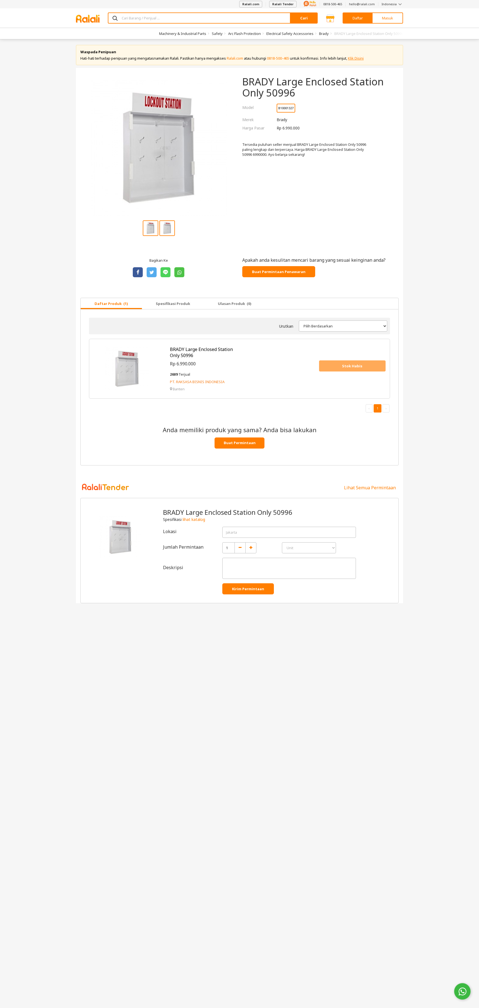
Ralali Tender (283, 4)
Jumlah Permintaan (183, 547)
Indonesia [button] (390, 4)
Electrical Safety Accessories (290, 33)
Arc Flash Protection (244, 33)
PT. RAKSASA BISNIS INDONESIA (197, 381)
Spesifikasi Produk (173, 303)
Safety (217, 33)
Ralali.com (250, 4)
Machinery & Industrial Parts (182, 33)
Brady (324, 33)
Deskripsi (173, 567)
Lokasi (170, 531)
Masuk (387, 18)
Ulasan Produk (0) (234, 303)
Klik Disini (356, 58)
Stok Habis (352, 365)
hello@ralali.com (362, 4)
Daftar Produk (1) (111, 303)
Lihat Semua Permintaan (370, 488)
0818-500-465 (332, 4)
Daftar (358, 18)
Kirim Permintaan (248, 588)
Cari (304, 18)
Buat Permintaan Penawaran (278, 271)
